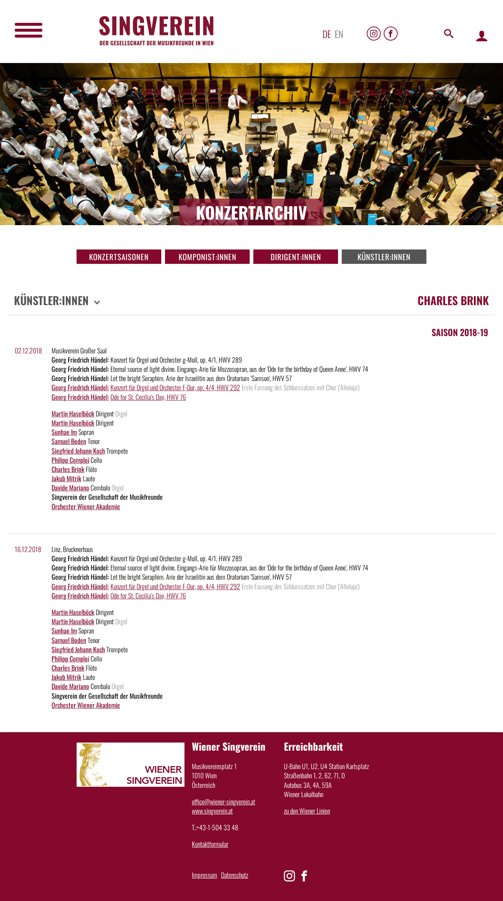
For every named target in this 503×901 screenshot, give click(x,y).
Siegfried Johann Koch (78, 450)
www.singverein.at (212, 811)
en (339, 34)
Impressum (204, 875)
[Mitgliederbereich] (481, 35)
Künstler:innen (384, 256)
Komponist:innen (207, 256)
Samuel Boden (69, 441)
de (327, 34)
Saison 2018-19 (460, 332)
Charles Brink (68, 469)
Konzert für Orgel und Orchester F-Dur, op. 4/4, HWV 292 (175, 387)
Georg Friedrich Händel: (80, 387)
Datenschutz (234, 875)
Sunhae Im (64, 432)
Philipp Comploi (70, 460)
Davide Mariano (70, 487)
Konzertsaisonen (119, 256)
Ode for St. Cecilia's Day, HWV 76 (148, 397)
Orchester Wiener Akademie (86, 506)
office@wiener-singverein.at (223, 801)
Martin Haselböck (73, 413)
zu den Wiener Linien (307, 811)
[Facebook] (391, 34)
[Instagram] (374, 34)
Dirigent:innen (296, 256)
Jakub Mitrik (66, 478)
